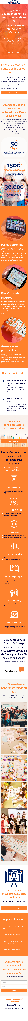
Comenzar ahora (14, 93)
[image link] (14, 669)
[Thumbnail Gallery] (14, 714)
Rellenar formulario (14, 441)
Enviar (14, 990)
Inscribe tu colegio (14, 52)
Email (3, 986)
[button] (14, 927)
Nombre (4, 982)
